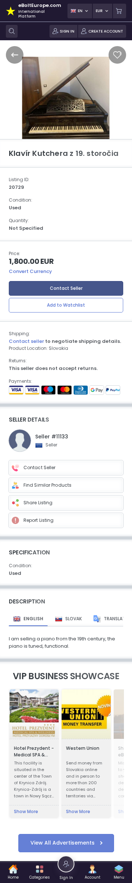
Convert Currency (30, 271)
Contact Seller (66, 288)
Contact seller (26, 341)
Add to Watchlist (66, 305)
